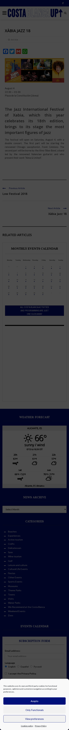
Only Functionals (35, 710)
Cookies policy (27, 726)
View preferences (34, 718)
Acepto (34, 701)
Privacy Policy (41, 726)
